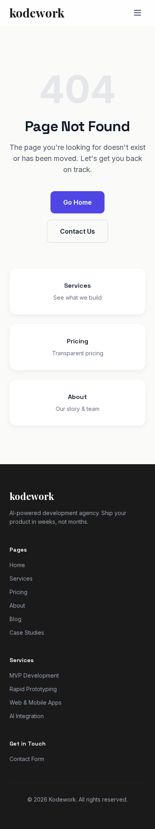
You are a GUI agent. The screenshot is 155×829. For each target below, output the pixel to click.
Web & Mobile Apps (36, 702)
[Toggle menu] (137, 13)
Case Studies (27, 632)
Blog (15, 619)
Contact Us (77, 231)
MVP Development (34, 675)
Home (17, 565)
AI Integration (27, 716)
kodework (37, 13)
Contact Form (27, 758)
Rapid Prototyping (33, 689)
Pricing (18, 592)
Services (21, 578)
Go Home (77, 202)
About (17, 605)
